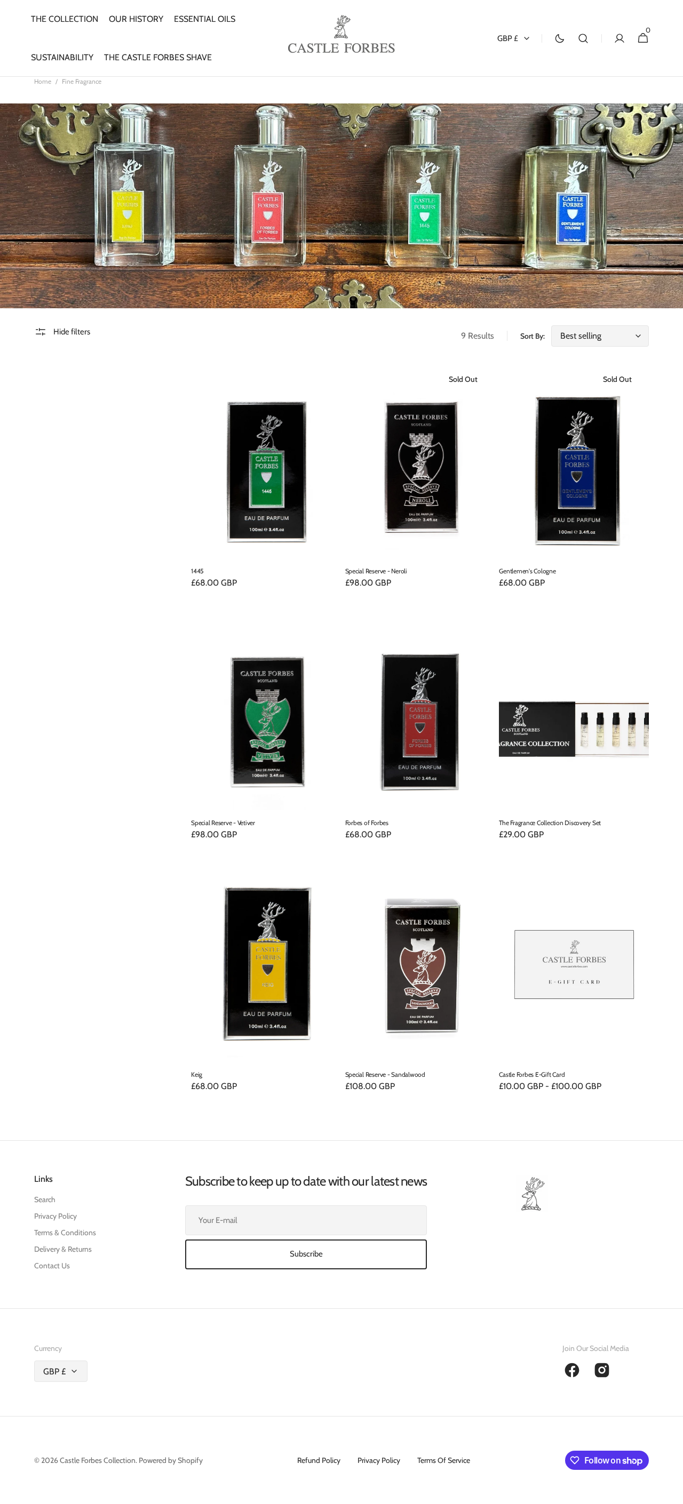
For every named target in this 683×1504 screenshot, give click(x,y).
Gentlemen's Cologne (527, 571)
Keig (196, 1074)
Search (44, 1199)
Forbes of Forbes (366, 823)
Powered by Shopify (171, 1460)
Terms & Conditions (65, 1232)
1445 (197, 571)
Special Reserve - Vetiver (223, 823)
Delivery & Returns (63, 1249)
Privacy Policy (55, 1216)
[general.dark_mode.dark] (559, 38)
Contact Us (52, 1265)
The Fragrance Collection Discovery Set (550, 823)
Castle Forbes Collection (98, 1460)
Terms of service (443, 1460)
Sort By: (532, 336)
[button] (583, 38)
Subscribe (306, 1254)
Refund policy (318, 1460)
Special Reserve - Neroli (376, 571)
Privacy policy (379, 1460)
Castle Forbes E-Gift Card (532, 1074)
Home (42, 81)
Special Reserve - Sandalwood (385, 1074)
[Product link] (266, 483)
